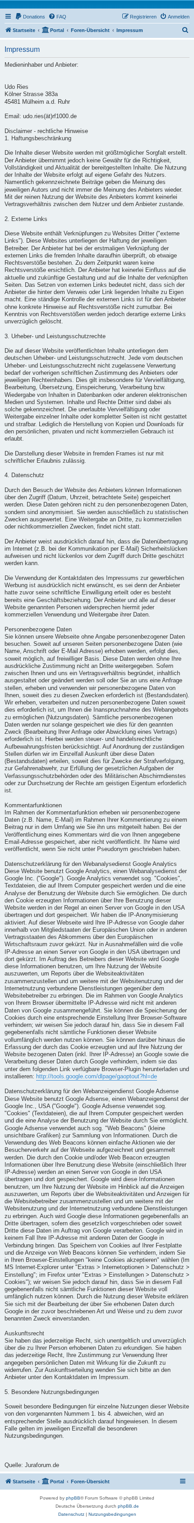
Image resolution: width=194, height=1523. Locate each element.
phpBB (73, 1497)
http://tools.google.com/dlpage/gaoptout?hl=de (96, 1076)
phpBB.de (128, 1506)
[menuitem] (30, 16)
